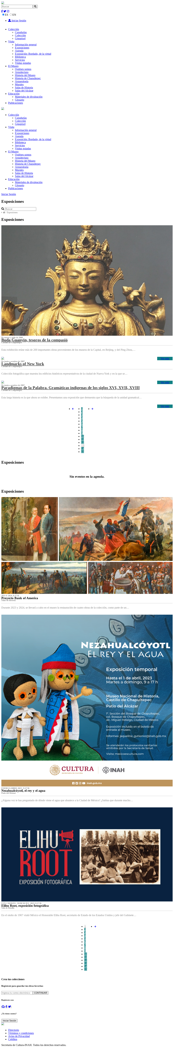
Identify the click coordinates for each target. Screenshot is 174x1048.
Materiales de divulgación (28, 96)
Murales (19, 84)
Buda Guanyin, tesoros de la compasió (34, 340)
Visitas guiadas (23, 63)
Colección (13, 29)
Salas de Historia (24, 87)
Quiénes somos (23, 69)
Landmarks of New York (22, 364)
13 (82, 445)
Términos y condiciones (21, 1033)
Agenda (19, 50)
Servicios (20, 59)
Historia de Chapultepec (28, 78)
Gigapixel (20, 38)
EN (14, 14)
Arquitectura (21, 72)
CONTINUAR (40, 993)
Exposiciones (22, 47)
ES (6, 14)
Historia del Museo (25, 75)
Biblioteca (20, 56)
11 (82, 439)
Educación (14, 93)
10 (82, 436)
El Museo (13, 66)
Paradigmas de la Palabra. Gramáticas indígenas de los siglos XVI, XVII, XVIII (70, 387)
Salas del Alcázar (24, 90)
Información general (26, 44)
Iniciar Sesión (18, 20)
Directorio (13, 1030)
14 (82, 448)
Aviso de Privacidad (19, 1036)
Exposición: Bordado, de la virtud (33, 53)
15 (82, 451)
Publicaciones (15, 102)
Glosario (19, 99)
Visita (11, 41)
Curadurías (21, 32)
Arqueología (21, 81)
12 (82, 442)
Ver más (165, 358)
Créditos (12, 1039)
